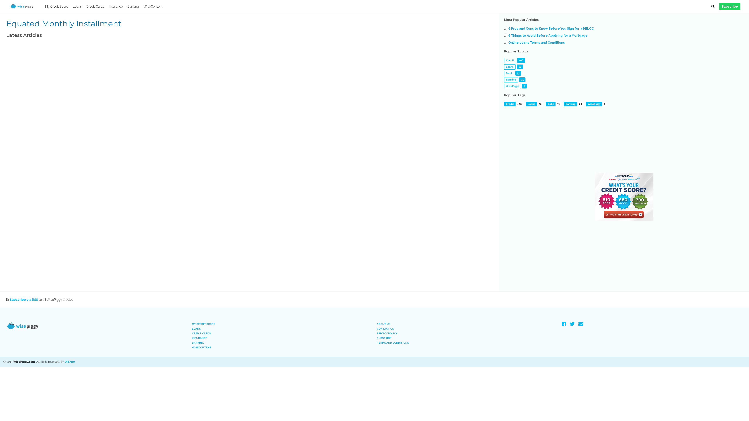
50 (540, 104)
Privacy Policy (387, 333)
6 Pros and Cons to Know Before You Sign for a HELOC (551, 28)
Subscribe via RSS (24, 300)
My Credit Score (56, 6)
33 (558, 104)
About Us (383, 324)
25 (580, 104)
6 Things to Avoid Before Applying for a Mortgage (547, 35)
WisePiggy (512, 86)
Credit (510, 60)
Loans (77, 6)
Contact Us (385, 328)
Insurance (116, 6)
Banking (133, 6)
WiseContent (153, 6)
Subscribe (384, 338)
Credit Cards (95, 6)
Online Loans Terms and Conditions (536, 42)
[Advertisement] (621, 140)
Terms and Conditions (393, 342)
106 (519, 104)
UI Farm (70, 361)
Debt (509, 73)
